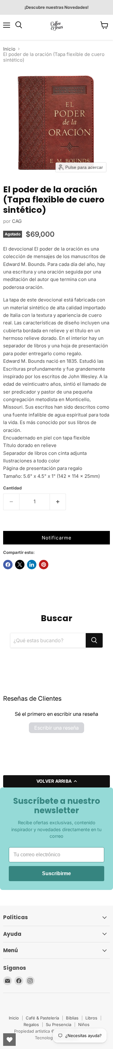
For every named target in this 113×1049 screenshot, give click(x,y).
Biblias (72, 1017)
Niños (83, 1024)
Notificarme (57, 538)
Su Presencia (58, 1024)
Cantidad (12, 488)
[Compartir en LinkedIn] (31, 564)
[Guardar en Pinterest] (43, 564)
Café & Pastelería (42, 1017)
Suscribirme (56, 873)
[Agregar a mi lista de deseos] (9, 524)
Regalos (31, 1024)
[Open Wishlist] (9, 1039)
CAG (17, 221)
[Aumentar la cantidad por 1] (58, 502)
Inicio (9, 49)
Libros (91, 1017)
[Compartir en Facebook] (8, 564)
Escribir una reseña (56, 728)
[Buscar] (94, 640)
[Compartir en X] (19, 564)
